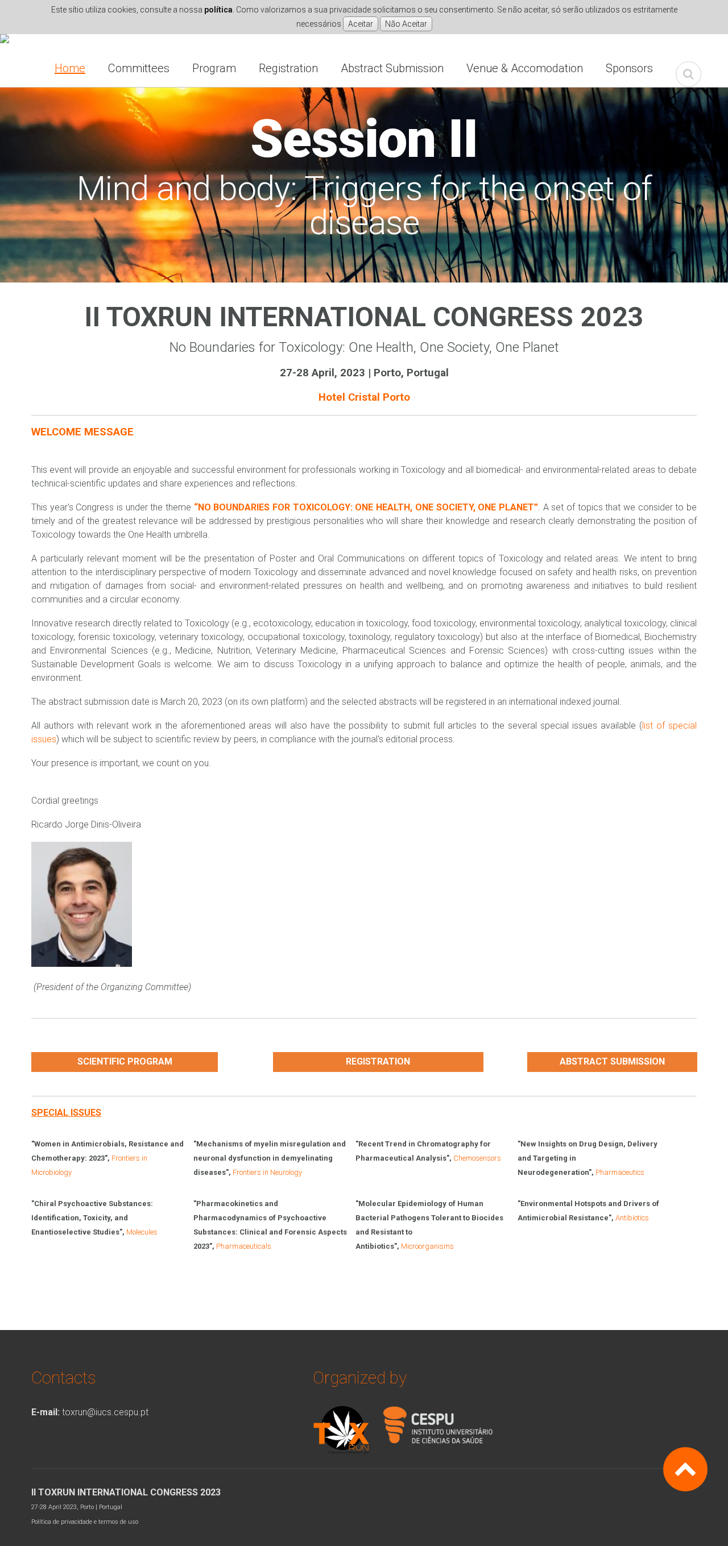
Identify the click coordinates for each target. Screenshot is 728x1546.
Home (70, 68)
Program (214, 68)
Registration (288, 68)
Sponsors (629, 68)
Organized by (360, 1377)
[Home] (4, 40)
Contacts (63, 1377)
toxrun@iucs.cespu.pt (105, 1412)
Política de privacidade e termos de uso (84, 1522)
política (218, 9)
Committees (138, 68)
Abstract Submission (392, 68)
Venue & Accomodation (524, 68)
